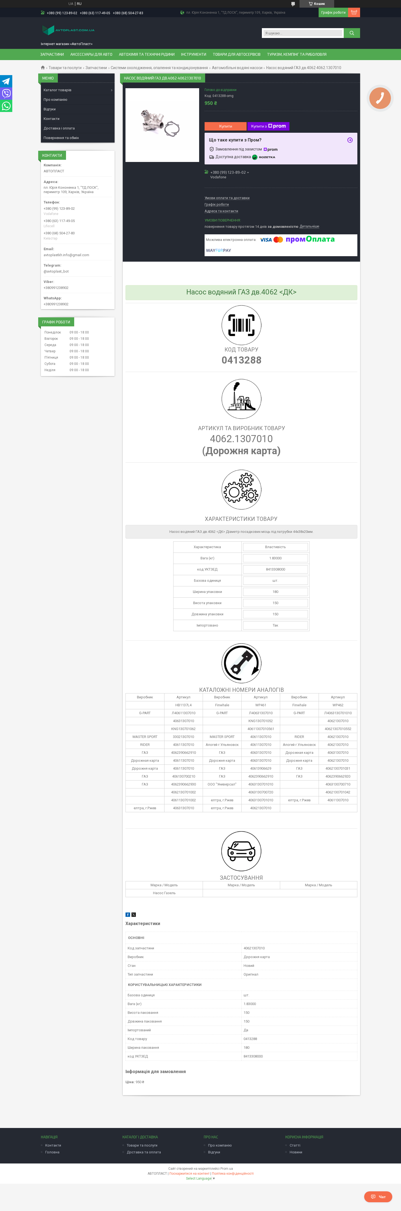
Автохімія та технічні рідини (147, 54)
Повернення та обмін (61, 138)
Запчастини (52, 54)
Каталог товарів (57, 90)
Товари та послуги (65, 68)
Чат (382, 1197)
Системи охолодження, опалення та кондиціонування (159, 68)
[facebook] (127, 916)
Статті (295, 1145)
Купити (225, 126)
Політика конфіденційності (233, 1173)
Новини (296, 1152)
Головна (52, 1152)
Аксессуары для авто (91, 54)
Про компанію (55, 100)
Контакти (51, 119)
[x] (133, 916)
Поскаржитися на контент (189, 1173)
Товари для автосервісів (237, 54)
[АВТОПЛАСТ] (68, 31)
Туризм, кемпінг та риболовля (297, 54)
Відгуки (50, 109)
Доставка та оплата (144, 1152)
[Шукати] (352, 33)
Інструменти (193, 54)
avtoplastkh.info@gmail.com (66, 255)
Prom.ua (226, 1169)
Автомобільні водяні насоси (237, 68)
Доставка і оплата (59, 128)
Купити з (259, 126)
